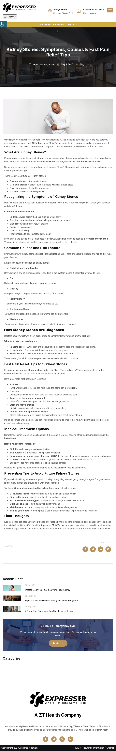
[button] (3, 24)
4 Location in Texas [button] (93, 9)
